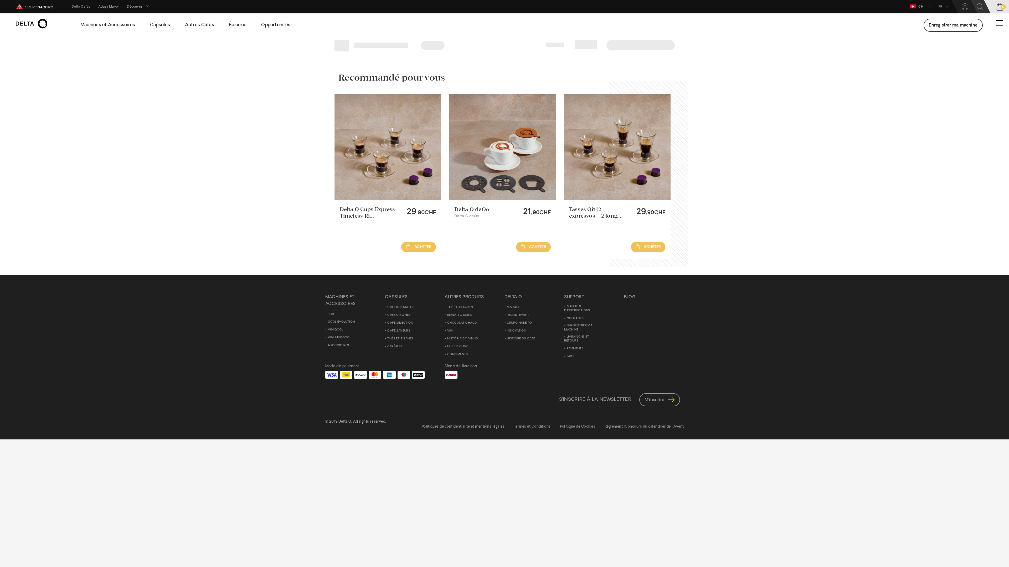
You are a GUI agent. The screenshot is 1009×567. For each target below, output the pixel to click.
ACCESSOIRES (338, 345)
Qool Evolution (341, 322)
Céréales (394, 346)
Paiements (575, 348)
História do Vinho (462, 338)
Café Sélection (400, 323)
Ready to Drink (459, 315)
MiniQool (335, 329)
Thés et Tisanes (400, 338)
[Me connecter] (965, 6)
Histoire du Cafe (521, 338)
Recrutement (518, 315)
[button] (941, 6)
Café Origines (398, 315)
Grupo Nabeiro (519, 323)
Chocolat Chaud (462, 323)
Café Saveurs (398, 330)
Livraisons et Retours (576, 339)
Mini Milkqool (339, 337)
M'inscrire (655, 400)
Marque (513, 307)
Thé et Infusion (460, 307)
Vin (449, 330)
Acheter (422, 247)
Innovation (516, 330)
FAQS (571, 356)
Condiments (457, 354)
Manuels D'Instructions (577, 308)
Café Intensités (400, 307)
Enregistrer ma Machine (578, 327)
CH (920, 6)
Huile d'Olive (457, 346)
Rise (331, 314)
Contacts (575, 318)
